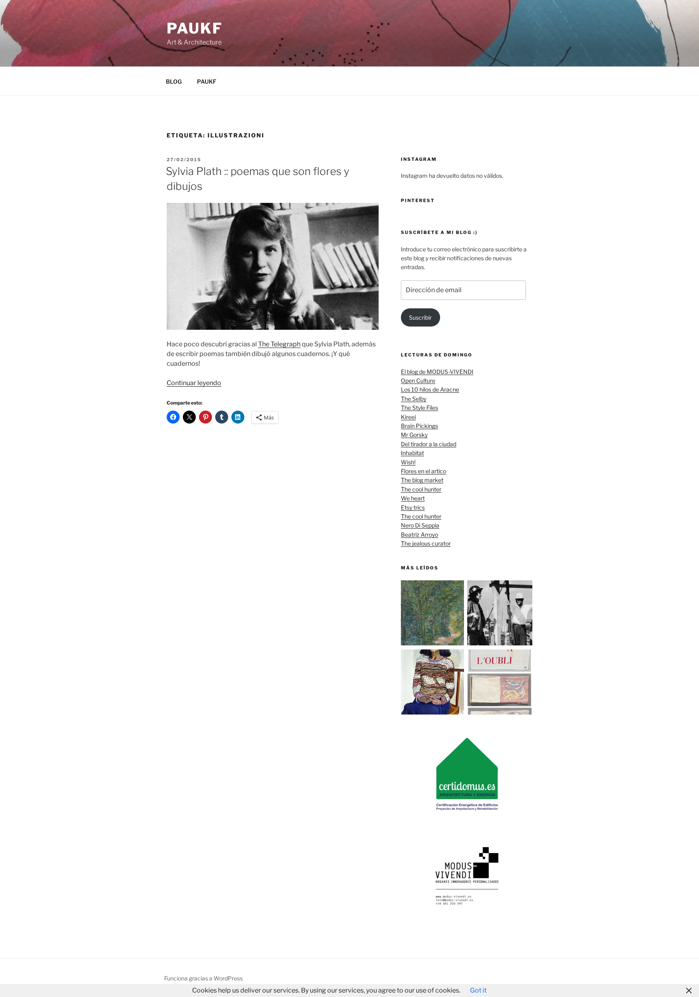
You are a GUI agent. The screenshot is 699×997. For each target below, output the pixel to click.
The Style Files (419, 407)
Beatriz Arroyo (419, 534)
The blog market (422, 479)
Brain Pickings (419, 425)
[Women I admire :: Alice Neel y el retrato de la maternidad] (433, 683)
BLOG (174, 81)
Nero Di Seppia (420, 525)
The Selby (413, 398)
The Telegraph (279, 344)
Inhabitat (412, 452)
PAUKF (206, 81)
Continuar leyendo (194, 383)
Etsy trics (413, 507)
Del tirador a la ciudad (428, 444)
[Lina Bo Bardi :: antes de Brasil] (499, 614)
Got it (478, 990)
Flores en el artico (423, 471)
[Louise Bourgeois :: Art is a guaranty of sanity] (499, 683)
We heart (413, 498)
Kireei (408, 416)
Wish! (408, 462)
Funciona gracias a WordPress (203, 978)
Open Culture (418, 380)
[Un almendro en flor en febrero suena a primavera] (433, 614)
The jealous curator (426, 543)
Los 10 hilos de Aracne (430, 389)
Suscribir (420, 317)
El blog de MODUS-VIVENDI (437, 371)
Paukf (194, 28)
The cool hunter (421, 489)
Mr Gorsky (414, 434)
